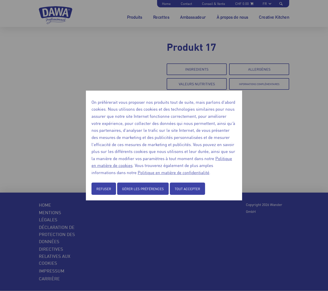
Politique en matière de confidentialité (173, 172)
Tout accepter (187, 188)
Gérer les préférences (143, 188)
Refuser (103, 188)
